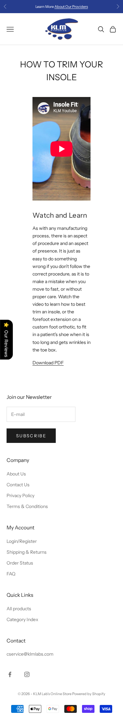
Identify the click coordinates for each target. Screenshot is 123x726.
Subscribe (31, 435)
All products (19, 609)
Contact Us (18, 485)
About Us (16, 474)
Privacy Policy (20, 495)
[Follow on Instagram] (27, 674)
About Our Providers (71, 6)
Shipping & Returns (27, 552)
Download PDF (48, 363)
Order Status (20, 563)
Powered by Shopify (88, 693)
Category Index (22, 619)
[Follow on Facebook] (10, 674)
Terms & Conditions (27, 506)
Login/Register (22, 541)
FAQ (11, 574)
